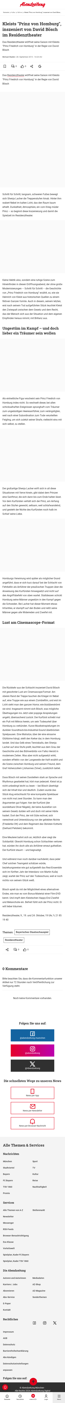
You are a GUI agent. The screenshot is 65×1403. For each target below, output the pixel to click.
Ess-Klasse (8, 1242)
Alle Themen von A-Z (13, 1210)
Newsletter (8, 1216)
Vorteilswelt (9, 1248)
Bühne (20, 12)
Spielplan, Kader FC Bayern (16, 1254)
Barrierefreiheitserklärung (15, 1351)
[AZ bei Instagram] (45, 1323)
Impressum (8, 1332)
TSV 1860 (7, 1187)
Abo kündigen (9, 1357)
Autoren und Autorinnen (14, 1278)
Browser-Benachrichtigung (16, 1235)
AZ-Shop (36, 1284)
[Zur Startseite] (33, 7)
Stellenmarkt (38, 1210)
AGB (5, 1338)
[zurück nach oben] (33, 1382)
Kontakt (7, 1310)
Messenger (8, 1223)
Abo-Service (9, 1297)
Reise (35, 1180)
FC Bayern (8, 1180)
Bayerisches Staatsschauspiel (32, 932)
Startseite (6, 12)
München (7, 1161)
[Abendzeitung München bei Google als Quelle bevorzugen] (40, 66)
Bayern (6, 1174)
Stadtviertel (8, 1168)
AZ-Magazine (38, 1291)
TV (33, 1168)
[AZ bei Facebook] (34, 1323)
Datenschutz (9, 1344)
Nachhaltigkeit (39, 1187)
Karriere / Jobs (10, 1284)
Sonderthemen (39, 1297)
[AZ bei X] (55, 1323)
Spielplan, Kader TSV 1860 (15, 1261)
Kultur (13, 12)
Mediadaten (38, 1278)
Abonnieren (8, 1291)
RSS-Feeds (8, 1229)
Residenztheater (15, 75)
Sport (35, 1161)
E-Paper (7, 1303)
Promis (6, 1193)
